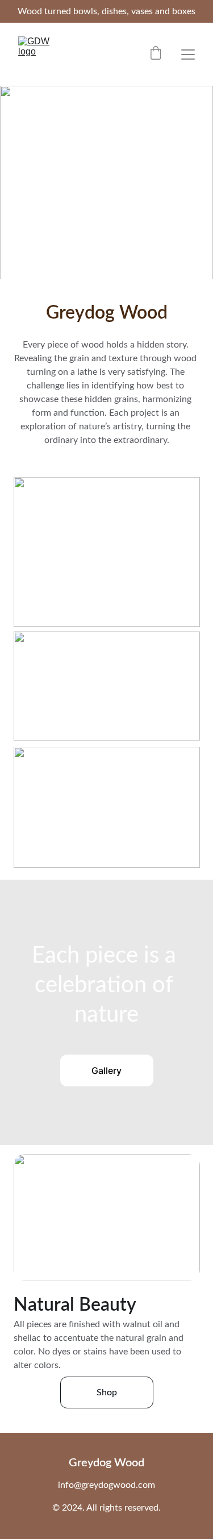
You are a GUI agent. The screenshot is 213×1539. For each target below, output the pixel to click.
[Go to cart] (155, 54)
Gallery (106, 1070)
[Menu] (188, 54)
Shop (107, 1392)
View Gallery (106, 218)
